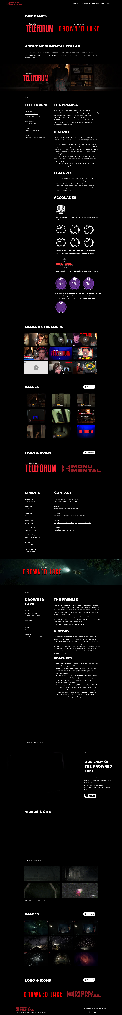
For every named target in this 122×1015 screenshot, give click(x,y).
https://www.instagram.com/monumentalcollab (70, 516)
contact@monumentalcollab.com (65, 501)
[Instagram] (100, 1012)
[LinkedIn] (90, 1012)
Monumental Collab (31, 114)
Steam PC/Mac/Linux (32, 130)
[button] (36, 400)
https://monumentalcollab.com (35, 138)
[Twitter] (95, 1012)
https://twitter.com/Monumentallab (66, 508)
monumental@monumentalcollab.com (95, 1008)
